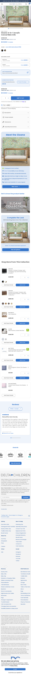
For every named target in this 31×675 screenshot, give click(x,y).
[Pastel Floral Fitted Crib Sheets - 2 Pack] (4, 385)
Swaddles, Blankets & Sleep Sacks (9, 608)
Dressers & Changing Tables (8, 578)
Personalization (5, 582)
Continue (25, 497)
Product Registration (21, 533)
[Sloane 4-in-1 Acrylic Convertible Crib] (2, 50)
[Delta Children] (15, 475)
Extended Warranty (20, 535)
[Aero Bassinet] (4, 314)
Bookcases (3, 595)
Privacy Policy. (14, 665)
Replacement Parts (20, 531)
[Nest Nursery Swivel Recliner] (4, 331)
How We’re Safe (5, 524)
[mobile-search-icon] (26, 4)
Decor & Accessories (6, 591)
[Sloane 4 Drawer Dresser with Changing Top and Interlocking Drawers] (4, 270)
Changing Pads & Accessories (8, 606)
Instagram (18, 552)
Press (2, 543)
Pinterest (18, 556)
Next (6, 566)
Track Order (19, 541)
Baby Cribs (3, 574)
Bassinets (3, 589)
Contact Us (18, 544)
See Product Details (8, 285)
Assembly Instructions (21, 526)
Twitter (17, 560)
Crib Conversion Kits (6, 604)
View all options (15, 249)
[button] (15, 205)
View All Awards (15, 463)
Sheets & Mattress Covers (7, 587)
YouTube (18, 558)
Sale (2, 552)
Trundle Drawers (5, 602)
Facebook (18, 554)
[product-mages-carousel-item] (15, 16)
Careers (3, 546)
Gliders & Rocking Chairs (7, 580)
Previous (3, 566)
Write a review (14, 409)
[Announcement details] (29, 516)
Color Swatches (20, 546)
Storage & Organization (7, 600)
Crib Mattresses (5, 584)
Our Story (3, 538)
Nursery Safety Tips (6, 528)
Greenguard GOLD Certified (8, 526)
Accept (15, 669)
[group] (15, 60)
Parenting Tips (19, 524)
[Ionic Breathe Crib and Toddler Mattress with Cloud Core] (4, 350)
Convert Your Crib (20, 528)
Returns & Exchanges (21, 539)
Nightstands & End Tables (7, 593)
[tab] (8, 28)
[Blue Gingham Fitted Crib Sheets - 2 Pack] (4, 368)
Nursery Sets (4, 571)
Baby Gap (3, 576)
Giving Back (4, 541)
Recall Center (4, 533)
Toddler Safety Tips (6, 531)
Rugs (2, 597)
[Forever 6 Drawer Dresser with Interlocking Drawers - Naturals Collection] (4, 292)
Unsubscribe (4, 509)
